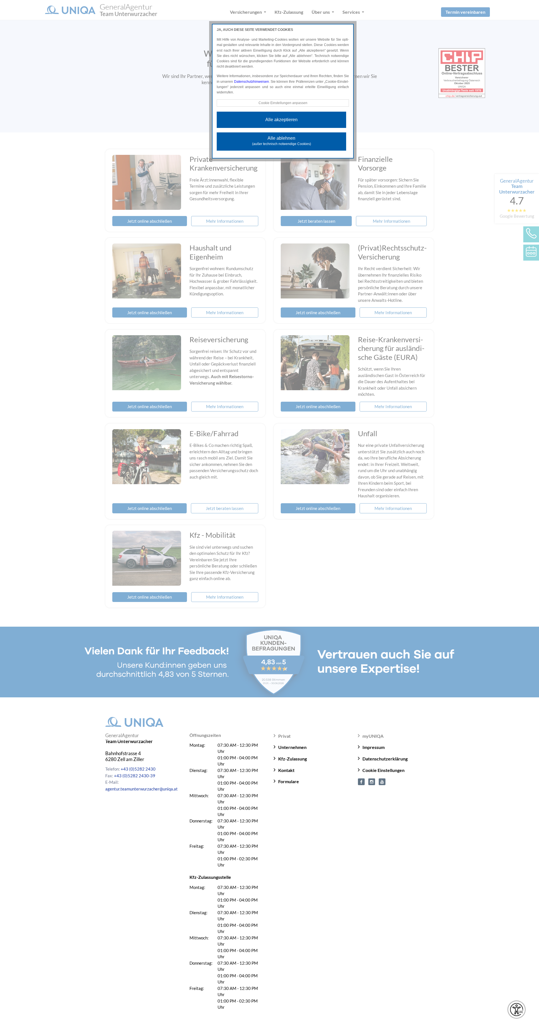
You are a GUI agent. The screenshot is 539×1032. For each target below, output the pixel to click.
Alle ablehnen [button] (281, 141)
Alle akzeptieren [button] (281, 119)
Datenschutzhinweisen (251, 82)
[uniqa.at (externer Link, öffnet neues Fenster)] (361, 781)
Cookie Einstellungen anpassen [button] (283, 103)
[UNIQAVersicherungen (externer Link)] (382, 781)
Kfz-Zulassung (292, 758)
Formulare (288, 781)
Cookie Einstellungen (383, 770)
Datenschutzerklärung (385, 758)
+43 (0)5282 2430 (138, 768)
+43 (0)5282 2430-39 (134, 775)
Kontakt (286, 770)
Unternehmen (292, 747)
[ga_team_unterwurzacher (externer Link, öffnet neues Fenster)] (371, 781)
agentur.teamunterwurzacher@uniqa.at (141, 788)
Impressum (373, 747)
